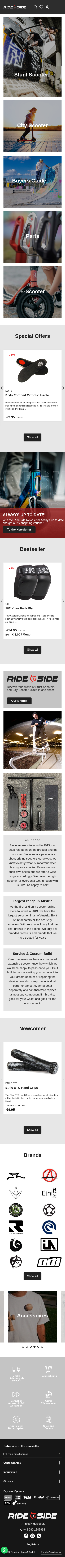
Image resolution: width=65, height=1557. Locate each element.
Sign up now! (32, 69)
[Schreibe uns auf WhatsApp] (4, 1550)
